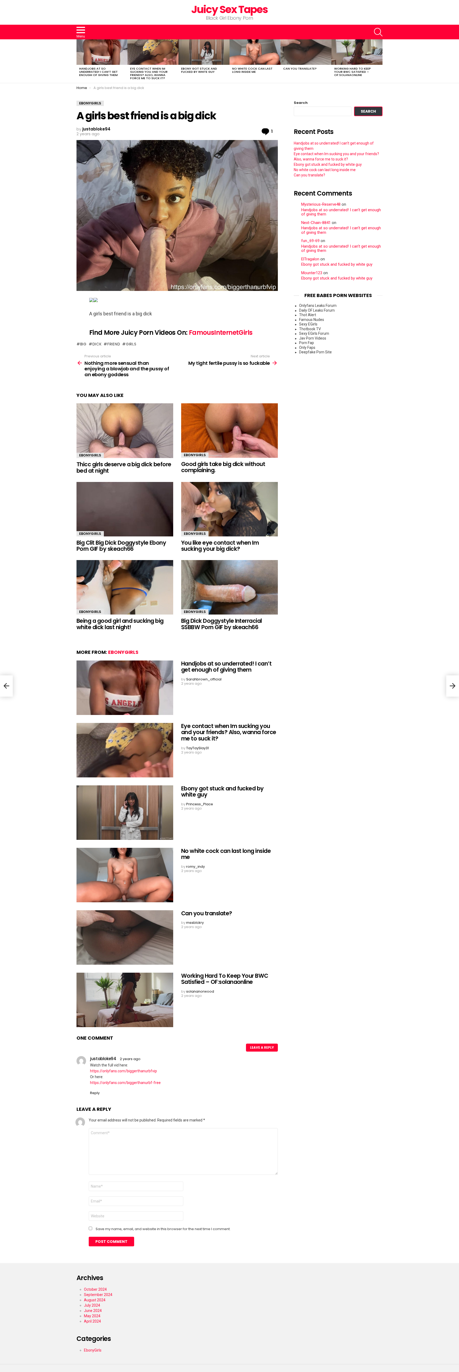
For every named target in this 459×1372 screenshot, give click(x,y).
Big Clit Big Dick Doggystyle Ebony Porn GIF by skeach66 (121, 546)
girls (131, 344)
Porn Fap (306, 343)
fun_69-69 (310, 241)
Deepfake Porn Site (315, 352)
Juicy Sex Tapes (229, 9)
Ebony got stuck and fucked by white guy (199, 70)
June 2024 (93, 1311)
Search (301, 103)
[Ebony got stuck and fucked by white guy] (204, 52)
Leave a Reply (262, 1047)
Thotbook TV (310, 329)
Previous (79, 61)
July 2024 (92, 1305)
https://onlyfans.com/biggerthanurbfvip (123, 1071)
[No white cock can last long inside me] (255, 52)
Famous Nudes (311, 319)
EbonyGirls (90, 455)
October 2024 (95, 1289)
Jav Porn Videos (312, 338)
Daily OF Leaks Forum (317, 310)
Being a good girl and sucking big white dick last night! (120, 624)
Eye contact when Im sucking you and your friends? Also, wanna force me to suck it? (149, 73)
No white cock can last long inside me (252, 70)
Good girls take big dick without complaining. (223, 467)
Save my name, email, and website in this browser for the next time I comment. (163, 1229)
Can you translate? (300, 68)
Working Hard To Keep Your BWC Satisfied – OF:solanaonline (352, 71)
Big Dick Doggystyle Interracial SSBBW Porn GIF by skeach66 (221, 624)
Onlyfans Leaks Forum (318, 305)
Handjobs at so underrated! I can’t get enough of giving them (98, 71)
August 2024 (94, 1300)
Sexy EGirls (308, 324)
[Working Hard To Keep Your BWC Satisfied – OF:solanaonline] (357, 52)
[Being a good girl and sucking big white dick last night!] (124, 587)
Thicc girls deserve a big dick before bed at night (123, 467)
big (83, 344)
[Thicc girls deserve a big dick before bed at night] (124, 430)
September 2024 (98, 1295)
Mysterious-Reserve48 (321, 204)
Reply (95, 1092)
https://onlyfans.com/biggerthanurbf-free (125, 1083)
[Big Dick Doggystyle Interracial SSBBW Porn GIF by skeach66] (229, 587)
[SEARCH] (378, 32)
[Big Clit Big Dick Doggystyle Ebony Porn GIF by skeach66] (124, 509)
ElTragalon (310, 259)
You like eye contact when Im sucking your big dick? (220, 546)
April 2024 (92, 1321)
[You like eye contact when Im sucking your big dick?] (229, 509)
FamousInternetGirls (221, 332)
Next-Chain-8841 (316, 223)
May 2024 (92, 1316)
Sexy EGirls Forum (314, 333)
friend (113, 344)
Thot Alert (307, 315)
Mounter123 (311, 273)
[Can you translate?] (306, 52)
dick (97, 344)
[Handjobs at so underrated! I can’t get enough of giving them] (102, 52)
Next (379, 61)
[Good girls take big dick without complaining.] (229, 430)
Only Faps (307, 347)
